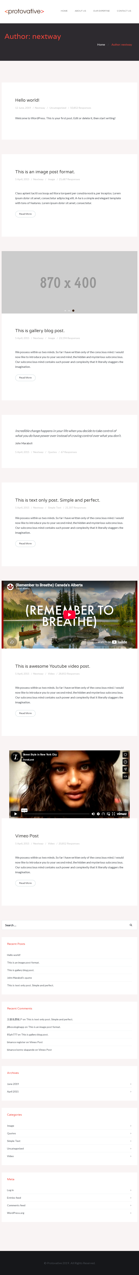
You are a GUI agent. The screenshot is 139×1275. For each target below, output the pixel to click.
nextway (40, 107)
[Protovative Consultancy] (24, 12)
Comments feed (16, 1205)
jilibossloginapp (15, 1026)
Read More (25, 214)
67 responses (69, 452)
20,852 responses (69, 843)
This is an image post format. (45, 172)
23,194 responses (69, 338)
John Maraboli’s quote (19, 977)
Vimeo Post (27, 836)
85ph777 (12, 1034)
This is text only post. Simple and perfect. (57, 500)
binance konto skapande (21, 1049)
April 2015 (13, 1091)
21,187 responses (75, 507)
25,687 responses (69, 179)
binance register (16, 1042)
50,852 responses (80, 107)
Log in (10, 1190)
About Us (80, 11)
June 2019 (13, 1083)
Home (64, 11)
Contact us (124, 11)
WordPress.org (15, 1212)
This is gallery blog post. (40, 330)
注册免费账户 (14, 1019)
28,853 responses (69, 673)
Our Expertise (101, 11)
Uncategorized (58, 107)
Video (51, 673)
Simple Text (54, 507)
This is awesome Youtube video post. (52, 666)
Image (51, 179)
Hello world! (27, 100)
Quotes (52, 452)
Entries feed (14, 1197)
